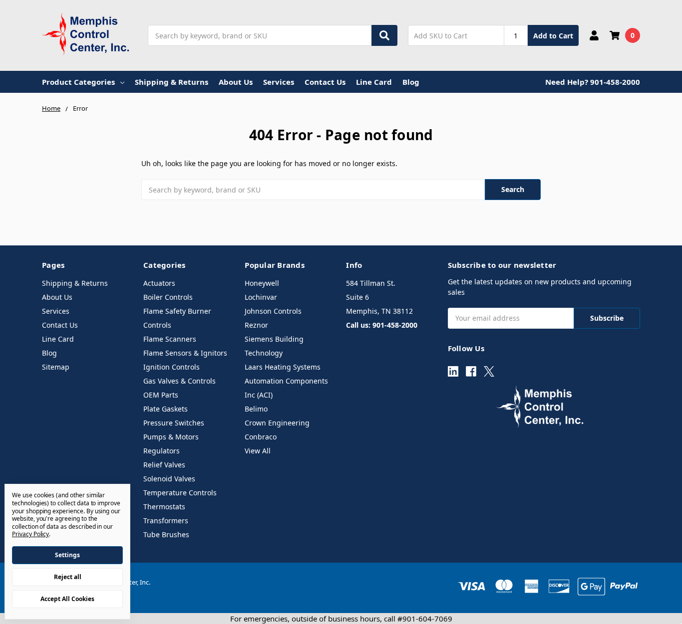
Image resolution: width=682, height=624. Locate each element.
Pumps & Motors (171, 436)
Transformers (165, 520)
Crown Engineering (277, 422)
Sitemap (55, 367)
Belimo (256, 409)
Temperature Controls (180, 492)
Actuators (159, 283)
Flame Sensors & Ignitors (185, 353)
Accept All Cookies (67, 599)
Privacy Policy (30, 534)
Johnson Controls (273, 311)
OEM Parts (160, 395)
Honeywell (262, 283)
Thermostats (164, 506)
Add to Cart (553, 35)
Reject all (67, 577)
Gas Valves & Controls (179, 381)
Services (278, 82)
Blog (410, 82)
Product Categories (78, 82)
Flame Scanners (169, 339)
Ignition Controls (171, 367)
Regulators (161, 450)
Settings (67, 555)
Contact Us (325, 82)
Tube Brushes (166, 534)
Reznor (256, 325)
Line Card (374, 82)
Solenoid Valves (169, 478)
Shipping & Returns (171, 82)
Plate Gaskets (165, 409)
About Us (236, 82)
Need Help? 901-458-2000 (592, 82)
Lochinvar (261, 297)
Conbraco (261, 436)
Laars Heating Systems (283, 367)
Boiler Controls (168, 297)
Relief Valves (164, 464)
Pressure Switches (173, 422)
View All (258, 450)
